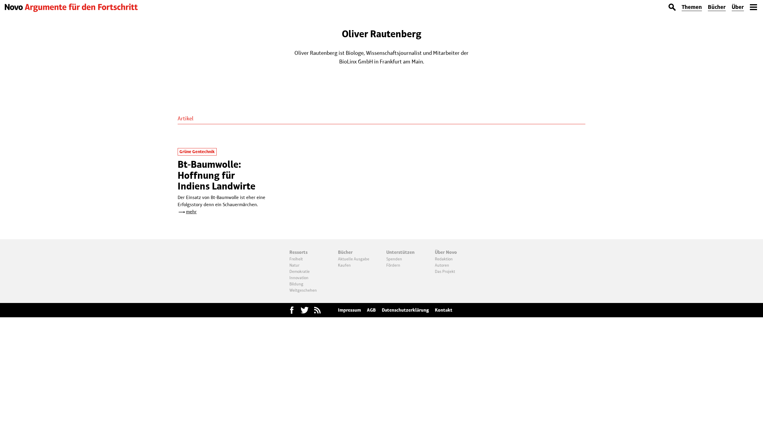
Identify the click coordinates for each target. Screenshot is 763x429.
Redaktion (444, 259)
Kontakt (443, 310)
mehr (191, 211)
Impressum (349, 310)
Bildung (296, 284)
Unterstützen (400, 252)
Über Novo (446, 252)
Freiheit (296, 259)
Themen (692, 7)
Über (738, 7)
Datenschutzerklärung (405, 310)
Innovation (298, 277)
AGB (371, 310)
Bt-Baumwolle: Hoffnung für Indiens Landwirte (216, 175)
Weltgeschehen (303, 290)
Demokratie (299, 271)
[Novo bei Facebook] (304, 310)
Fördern (393, 265)
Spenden (394, 259)
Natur (294, 265)
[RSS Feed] (317, 310)
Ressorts (298, 252)
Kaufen (344, 265)
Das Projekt (445, 271)
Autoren (442, 265)
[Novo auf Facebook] (292, 310)
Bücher (717, 7)
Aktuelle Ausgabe (353, 259)
